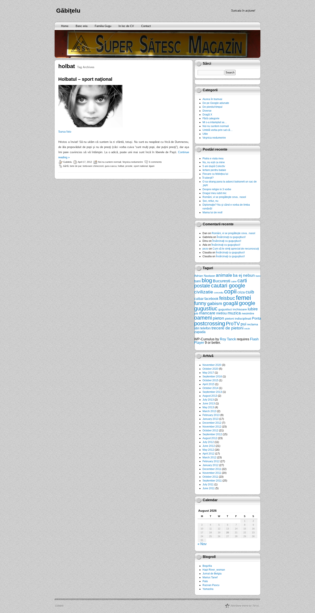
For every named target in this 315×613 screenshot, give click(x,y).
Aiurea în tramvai (212, 99)
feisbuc (227, 298)
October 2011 (210, 476)
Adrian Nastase (204, 275)
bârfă (66, 166)
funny (200, 303)
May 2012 (208, 449)
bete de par (75, 166)
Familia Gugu (103, 26)
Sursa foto (64, 131)
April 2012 (208, 453)
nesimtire (248, 313)
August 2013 (209, 395)
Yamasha (207, 589)
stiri (197, 328)
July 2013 (208, 399)
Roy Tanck (228, 339)
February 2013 (211, 415)
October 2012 (210, 430)
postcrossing (209, 323)
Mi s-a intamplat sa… (214, 122)
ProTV (233, 323)
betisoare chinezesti (93, 166)
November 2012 (211, 426)
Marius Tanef (210, 577)
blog (207, 280)
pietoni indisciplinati (238, 318)
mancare (207, 313)
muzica (234, 313)
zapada (200, 332)
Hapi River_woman (213, 569)
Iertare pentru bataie (214, 170)
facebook (211, 299)
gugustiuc (206, 308)
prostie (128, 166)
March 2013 (209, 411)
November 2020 (211, 364)
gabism (214, 303)
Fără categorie (210, 118)
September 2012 (212, 434)
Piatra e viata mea (213, 158)
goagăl (230, 303)
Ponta (256, 318)
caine (234, 281)
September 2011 (212, 480)
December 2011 (211, 469)
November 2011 (211, 472)
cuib (250, 291)
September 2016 (212, 376)
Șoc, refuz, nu (210, 200)
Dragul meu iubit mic (214, 193)
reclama (252, 324)
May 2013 (208, 407)
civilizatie (203, 291)
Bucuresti (221, 281)
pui (243, 324)
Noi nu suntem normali (109, 162)
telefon (205, 328)
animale (224, 275)
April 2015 (208, 384)
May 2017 (208, 372)
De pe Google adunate (215, 103)
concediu (218, 292)
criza (241, 292)
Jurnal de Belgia (212, 573)
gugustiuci (225, 309)
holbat (121, 166)
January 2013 (210, 418)
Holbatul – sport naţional (85, 79)
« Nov (202, 544)
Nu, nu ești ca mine (213, 162)
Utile (205, 133)
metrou (221, 313)
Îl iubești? (208, 177)
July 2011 (208, 484)
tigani (151, 166)
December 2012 (211, 422)
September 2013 (212, 391)
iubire (253, 309)
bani (197, 281)
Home (64, 26)
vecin (247, 328)
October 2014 (210, 388)
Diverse (207, 110)
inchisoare (240, 309)
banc (258, 276)
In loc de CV (126, 26)
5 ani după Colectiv (213, 166)
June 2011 (208, 488)
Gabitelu (67, 162)
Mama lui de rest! (212, 212)
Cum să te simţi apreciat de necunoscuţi (236, 248)
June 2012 (208, 445)
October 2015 (210, 380)
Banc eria (81, 26)
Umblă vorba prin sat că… (217, 130)
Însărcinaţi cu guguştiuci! (231, 237)
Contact (146, 26)
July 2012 (208, 442)
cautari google (228, 286)
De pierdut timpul (212, 106)
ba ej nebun (244, 275)
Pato (205, 581)
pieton (218, 318)
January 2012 (210, 465)
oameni (203, 318)
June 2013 (208, 403)
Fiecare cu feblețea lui (215, 173)
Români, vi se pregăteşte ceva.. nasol (224, 197)
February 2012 (211, 461)
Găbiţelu (68, 10)
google (247, 303)
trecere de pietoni (227, 328)
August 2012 (209, 438)
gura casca (111, 166)
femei (243, 297)
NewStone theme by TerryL (245, 605)
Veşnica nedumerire (132, 162)
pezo (205, 248)
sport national (141, 166)
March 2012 (209, 457)
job (196, 313)
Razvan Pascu (210, 585)
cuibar (199, 299)
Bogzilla (207, 565)
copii (230, 291)
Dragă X (207, 114)
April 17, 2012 (85, 162)
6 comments (155, 162)
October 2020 (210, 368)
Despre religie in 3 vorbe (216, 189)
